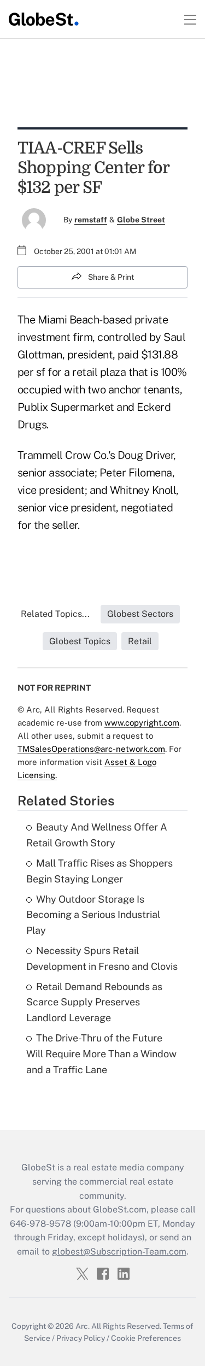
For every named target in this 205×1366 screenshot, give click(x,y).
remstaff (90, 219)
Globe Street (141, 219)
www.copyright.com (141, 722)
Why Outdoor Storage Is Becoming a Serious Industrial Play (93, 915)
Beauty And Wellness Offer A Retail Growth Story (96, 835)
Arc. (82, 1326)
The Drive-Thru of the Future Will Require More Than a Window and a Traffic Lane (101, 1053)
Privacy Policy (80, 1338)
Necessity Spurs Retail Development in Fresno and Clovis (102, 958)
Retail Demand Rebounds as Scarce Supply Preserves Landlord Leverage (94, 1002)
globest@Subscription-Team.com (119, 1251)
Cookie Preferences (146, 1338)
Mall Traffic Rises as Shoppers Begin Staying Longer (99, 871)
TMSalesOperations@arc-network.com (91, 748)
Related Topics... (55, 614)
